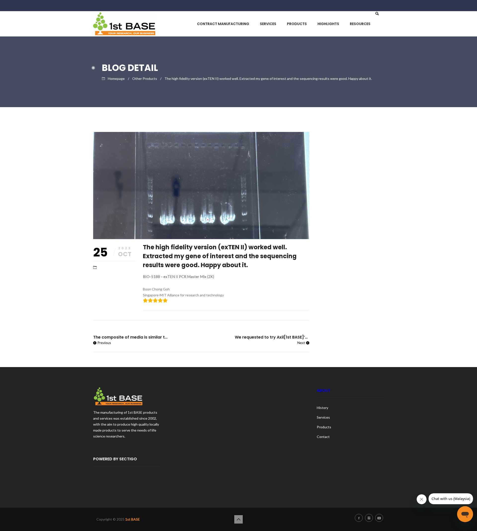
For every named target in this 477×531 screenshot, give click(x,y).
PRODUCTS (297, 23)
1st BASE (132, 519)
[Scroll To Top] (238, 519)
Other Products (144, 78)
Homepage (116, 78)
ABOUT (323, 390)
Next (301, 343)
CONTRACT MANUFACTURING (223, 23)
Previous (104, 343)
